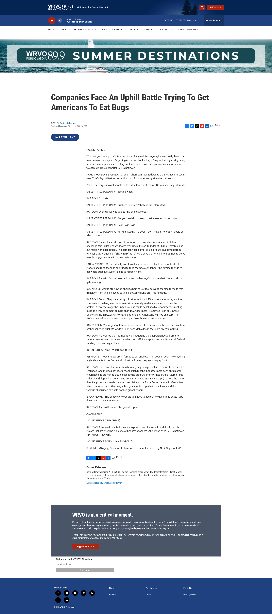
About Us (165, 29)
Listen (52, 29)
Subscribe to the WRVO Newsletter (74, 559)
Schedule (113, 595)
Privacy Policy (189, 595)
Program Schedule (85, 29)
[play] (51, 20)
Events (134, 29)
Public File (187, 588)
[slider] (64, 20)
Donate (216, 7)
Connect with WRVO (188, 29)
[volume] (60, 20)
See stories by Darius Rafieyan (104, 482)
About (111, 588)
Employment (152, 588)
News (65, 29)
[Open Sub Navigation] (58, 29)
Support (149, 29)
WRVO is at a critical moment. (102, 515)
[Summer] (136, 56)
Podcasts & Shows (113, 29)
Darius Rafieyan (67, 123)
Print (217, 125)
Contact (149, 595)
